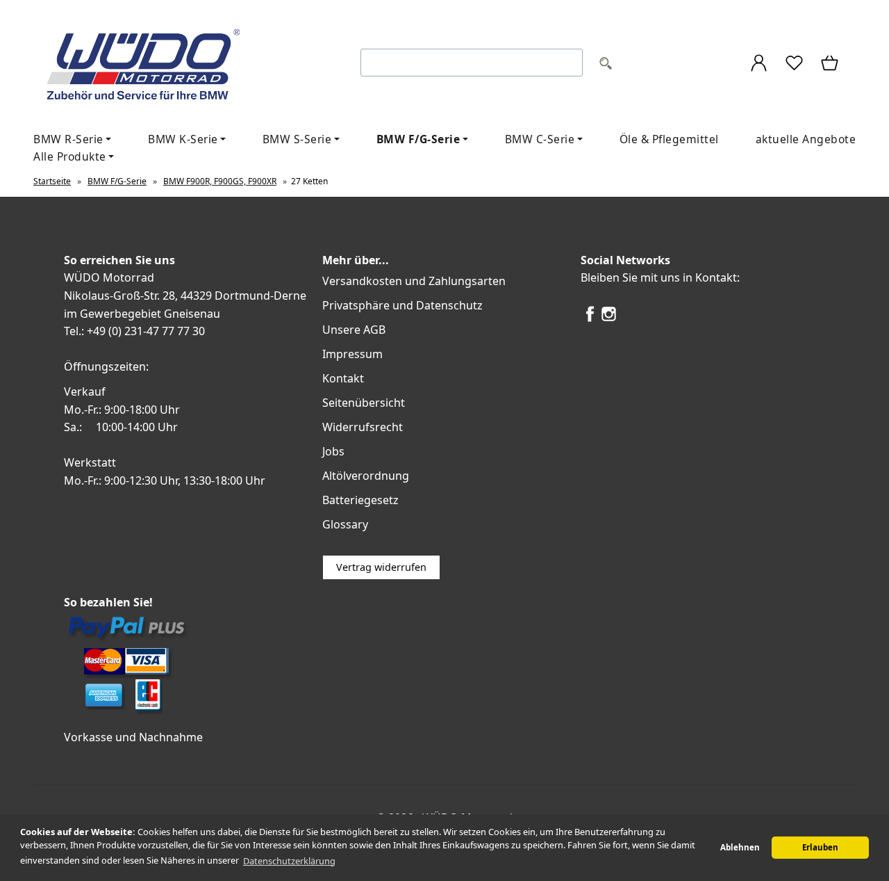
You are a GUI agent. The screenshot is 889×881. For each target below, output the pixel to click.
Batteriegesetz (360, 500)
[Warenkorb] (830, 65)
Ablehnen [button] (740, 847)
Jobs (333, 451)
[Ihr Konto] (758, 65)
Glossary (345, 524)
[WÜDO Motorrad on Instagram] (608, 319)
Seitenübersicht (363, 402)
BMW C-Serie (540, 139)
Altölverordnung (365, 475)
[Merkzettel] (794, 65)
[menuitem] (187, 139)
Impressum (352, 354)
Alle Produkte (69, 156)
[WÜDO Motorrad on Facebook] (590, 319)
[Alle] (605, 65)
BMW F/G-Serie (418, 139)
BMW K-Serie (183, 139)
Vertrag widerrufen (381, 567)
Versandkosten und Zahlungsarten (414, 281)
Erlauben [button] (820, 847)
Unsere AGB (353, 329)
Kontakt (343, 378)
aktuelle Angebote (806, 139)
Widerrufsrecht (362, 427)
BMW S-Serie (297, 139)
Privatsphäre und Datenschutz (402, 305)
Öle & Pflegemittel (669, 139)
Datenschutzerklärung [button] (289, 861)
